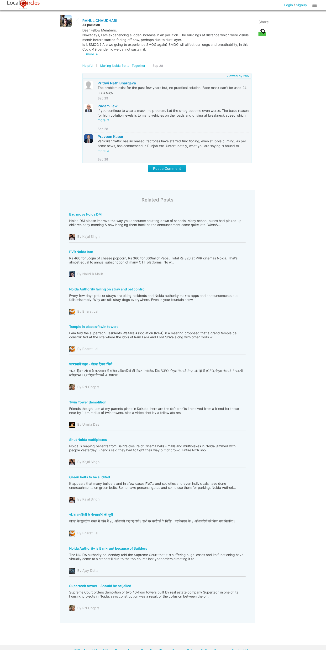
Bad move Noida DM (85, 214)
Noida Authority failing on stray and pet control (107, 289)
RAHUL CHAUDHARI (99, 20)
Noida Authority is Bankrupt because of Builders (108, 548)
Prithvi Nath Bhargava (117, 83)
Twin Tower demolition (87, 402)
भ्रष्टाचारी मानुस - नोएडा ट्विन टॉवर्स (90, 364)
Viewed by (237, 76)
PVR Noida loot (81, 252)
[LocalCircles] (23, 4)
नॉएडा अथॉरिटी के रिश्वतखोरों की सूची (91, 514)
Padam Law (108, 106)
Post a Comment (167, 168)
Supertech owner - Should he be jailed (100, 586)
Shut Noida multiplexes (88, 440)
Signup (301, 5)
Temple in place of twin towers (94, 327)
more (91, 54)
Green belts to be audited (89, 477)
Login (288, 5)
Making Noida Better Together (122, 65)
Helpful (87, 65)
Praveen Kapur (110, 136)
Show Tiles (315, 5)
